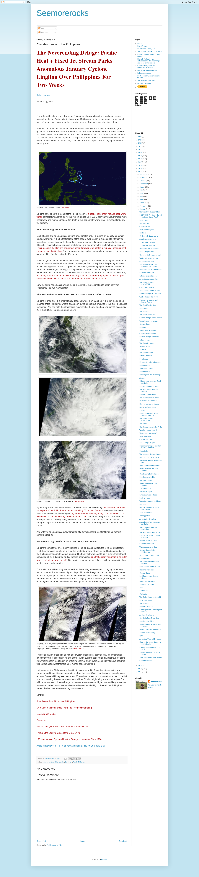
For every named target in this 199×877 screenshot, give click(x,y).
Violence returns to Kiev (148, 547)
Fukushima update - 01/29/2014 (146, 283)
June (142, 193)
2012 (140, 669)
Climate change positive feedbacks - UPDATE (146, 66)
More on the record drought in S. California (150, 643)
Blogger (104, 859)
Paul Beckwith (144, 365)
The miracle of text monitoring (150, 454)
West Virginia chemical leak (149, 567)
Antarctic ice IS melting (147, 519)
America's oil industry (147, 633)
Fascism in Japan (145, 492)
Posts (42, 28)
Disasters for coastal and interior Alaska (148, 301)
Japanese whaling (146, 436)
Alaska (141, 378)
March (142, 203)
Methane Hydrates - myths (147, 70)
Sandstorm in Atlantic (147, 584)
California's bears (145, 661)
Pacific (75, 762)
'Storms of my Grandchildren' (149, 212)
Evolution (142, 233)
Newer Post (41, 841)
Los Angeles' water (146, 353)
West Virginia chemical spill (149, 291)
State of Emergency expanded (150, 657)
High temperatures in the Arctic (150, 427)
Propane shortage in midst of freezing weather (150, 447)
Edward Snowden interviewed (150, 362)
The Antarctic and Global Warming (149, 52)
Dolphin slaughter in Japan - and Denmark (149, 508)
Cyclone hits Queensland (148, 236)
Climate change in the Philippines (147, 551)
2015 (140, 168)
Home (82, 841)
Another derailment (146, 615)
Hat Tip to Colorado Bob (92, 745)
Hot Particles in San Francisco (150, 270)
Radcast (142, 410)
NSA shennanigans (146, 230)
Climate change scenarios (149, 337)
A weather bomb (145, 489)
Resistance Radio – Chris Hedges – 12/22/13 (148, 414)
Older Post (123, 841)
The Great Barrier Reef (147, 305)
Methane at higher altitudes (149, 466)
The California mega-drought (150, 597)
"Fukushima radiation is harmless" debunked (148, 265)
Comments (44, 32)
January (143, 209)
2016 (140, 165)
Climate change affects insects (150, 318)
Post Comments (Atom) (55, 845)
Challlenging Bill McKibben (149, 474)
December (144, 174)
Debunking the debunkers (149, 249)
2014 (140, 172)
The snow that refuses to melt (150, 255)
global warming (59, 762)
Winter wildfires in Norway (149, 258)
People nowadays (146, 607)
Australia (142, 349)
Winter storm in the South (148, 297)
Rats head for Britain (146, 621)
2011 (140, 672)
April (141, 200)
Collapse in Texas (146, 440)
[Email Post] (65, 758)
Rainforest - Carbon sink (148, 401)
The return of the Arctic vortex (150, 532)
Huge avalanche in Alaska (149, 404)
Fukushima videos (144, 73)
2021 (140, 149)
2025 (140, 137)
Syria (141, 636)
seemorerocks (156, 681)
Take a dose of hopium (147, 330)
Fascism (142, 504)
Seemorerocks (63, 13)
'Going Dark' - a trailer (147, 242)
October (143, 181)
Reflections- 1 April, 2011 (146, 49)
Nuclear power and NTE (148, 541)
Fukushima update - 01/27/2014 (146, 419)
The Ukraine (144, 311)
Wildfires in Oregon (146, 368)
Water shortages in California (150, 294)
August (142, 187)
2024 (140, 140)
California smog (145, 558)
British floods (144, 220)
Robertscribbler (44, 95)
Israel (141, 588)
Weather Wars (144, 346)
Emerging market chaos (148, 495)
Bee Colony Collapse (147, 443)
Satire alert (143, 591)
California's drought (146, 273)
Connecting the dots (146, 252)
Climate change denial (147, 334)
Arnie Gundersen (145, 513)
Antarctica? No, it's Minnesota (150, 639)
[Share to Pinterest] (80, 758)
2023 (140, 143)
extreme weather (48, 762)
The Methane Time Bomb (146, 80)
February (143, 206)
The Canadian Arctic (146, 343)
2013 (140, 665)
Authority (142, 327)
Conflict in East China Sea (149, 618)
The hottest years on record (149, 398)
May (141, 196)
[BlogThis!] (72, 758)
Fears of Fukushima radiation (150, 629)
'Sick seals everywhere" (148, 433)
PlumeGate (143, 451)
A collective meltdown (147, 245)
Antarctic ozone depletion (148, 279)
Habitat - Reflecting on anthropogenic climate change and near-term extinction (148, 61)
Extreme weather (145, 356)
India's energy (144, 340)
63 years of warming (146, 261)
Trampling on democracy (148, 321)
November (144, 178)
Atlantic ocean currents (147, 239)
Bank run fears (144, 498)
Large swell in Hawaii (147, 581)
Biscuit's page (142, 46)
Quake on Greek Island (147, 407)
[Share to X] (74, 758)
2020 (140, 152)
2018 (140, 159)
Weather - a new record (148, 430)
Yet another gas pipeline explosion (148, 528)
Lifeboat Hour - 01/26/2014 (149, 457)
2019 (140, 156)
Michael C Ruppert (144, 83)
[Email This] (69, 758)
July (141, 190)
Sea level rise (144, 223)
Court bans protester (146, 287)
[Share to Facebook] (77, 758)
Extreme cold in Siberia (147, 276)
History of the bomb (146, 570)
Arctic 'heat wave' (145, 600)
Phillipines (81, 762)
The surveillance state (147, 315)
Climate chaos (144, 227)
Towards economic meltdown (150, 501)
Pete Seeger (144, 308)
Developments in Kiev (147, 477)
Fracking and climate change (150, 375)
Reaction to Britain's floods (149, 386)
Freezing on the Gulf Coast (149, 555)
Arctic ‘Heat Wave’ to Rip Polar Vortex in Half (58, 746)
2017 (140, 162)
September (144, 184)
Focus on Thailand (146, 480)
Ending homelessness (147, 394)
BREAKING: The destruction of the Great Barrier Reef (150, 216)
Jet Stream (68, 762)
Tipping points (144, 516)
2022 (140, 146)
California (143, 594)
